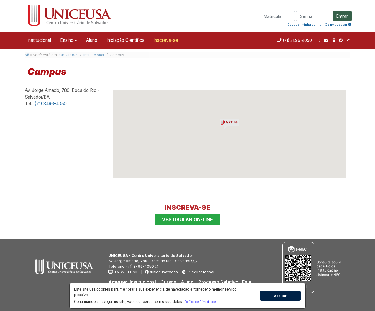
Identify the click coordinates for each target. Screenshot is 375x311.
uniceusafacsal (199, 272)
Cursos (168, 282)
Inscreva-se (166, 40)
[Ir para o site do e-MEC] (312, 267)
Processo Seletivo (218, 282)
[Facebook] (341, 40)
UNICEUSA (68, 55)
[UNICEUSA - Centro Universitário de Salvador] (62, 266)
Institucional (39, 40)
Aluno (91, 40)
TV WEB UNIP (126, 272)
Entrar (342, 15)
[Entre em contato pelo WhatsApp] (318, 40)
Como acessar (336, 25)
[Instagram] (348, 40)
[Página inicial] (27, 55)
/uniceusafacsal (164, 272)
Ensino (67, 40)
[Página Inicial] (69, 15)
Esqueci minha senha (304, 25)
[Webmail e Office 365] (326, 40)
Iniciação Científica (125, 40)
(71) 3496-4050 (297, 40)
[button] (200, 301)
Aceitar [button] (280, 296)
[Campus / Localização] (334, 40)
